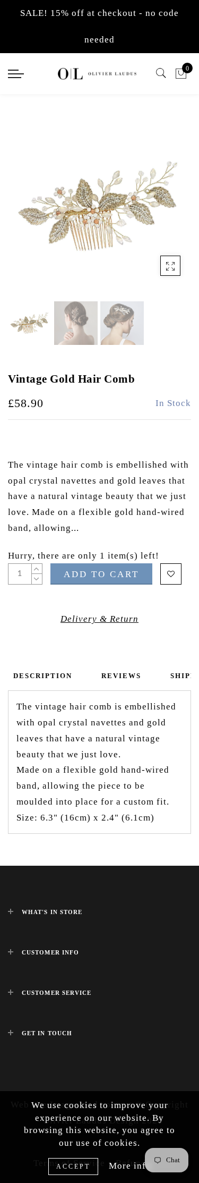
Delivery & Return (99, 619)
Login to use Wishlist (170, 574)
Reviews (121, 676)
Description (42, 676)
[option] (99, 207)
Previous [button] (27, 213)
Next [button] (158, 213)
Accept (73, 1166)
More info (130, 1166)
